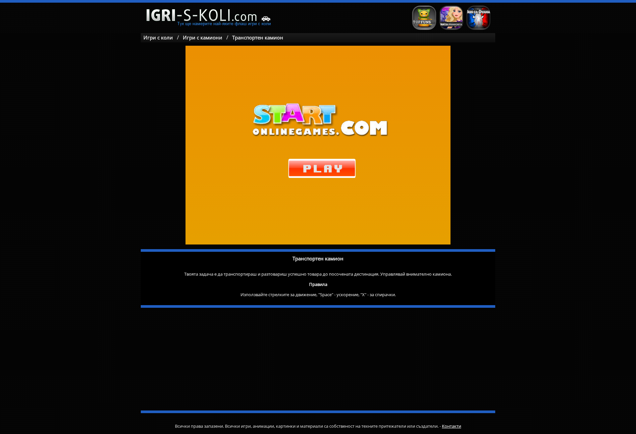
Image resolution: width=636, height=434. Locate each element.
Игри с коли (158, 37)
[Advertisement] (318, 359)
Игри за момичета (451, 17)
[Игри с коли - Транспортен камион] (210, 18)
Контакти (451, 426)
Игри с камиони (202, 37)
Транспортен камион (257, 37)
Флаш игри (424, 17)
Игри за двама (478, 17)
